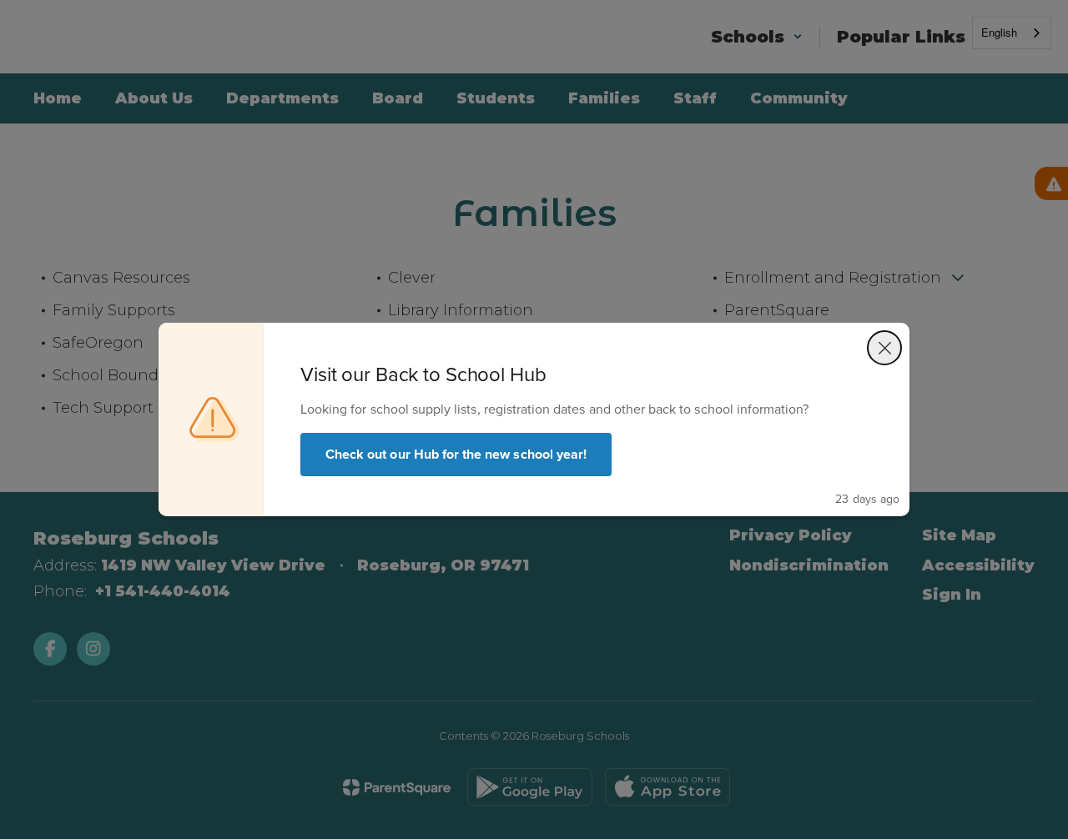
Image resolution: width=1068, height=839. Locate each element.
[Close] (884, 347)
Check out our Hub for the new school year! (456, 454)
